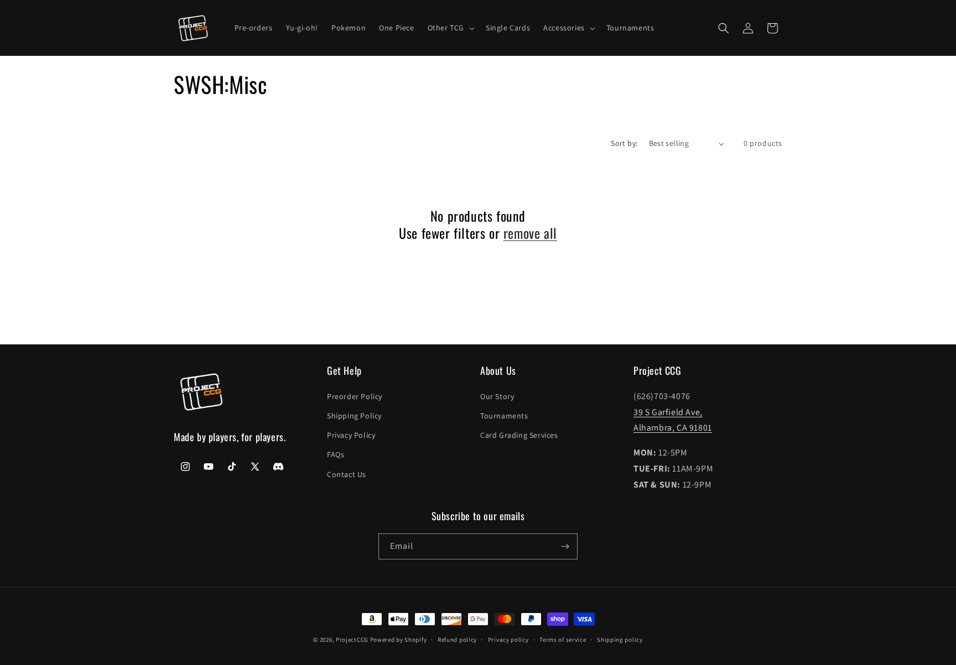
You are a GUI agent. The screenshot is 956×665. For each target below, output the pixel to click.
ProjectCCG (352, 639)
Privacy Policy (351, 435)
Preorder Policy (354, 396)
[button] (450, 27)
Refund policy (457, 639)
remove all (530, 233)
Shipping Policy (354, 416)
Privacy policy (508, 639)
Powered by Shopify (398, 639)
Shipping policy (620, 639)
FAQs (335, 454)
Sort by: (624, 143)
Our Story (497, 396)
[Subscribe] (565, 546)
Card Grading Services (519, 435)
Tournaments (504, 416)
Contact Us (346, 474)
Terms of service (562, 639)
